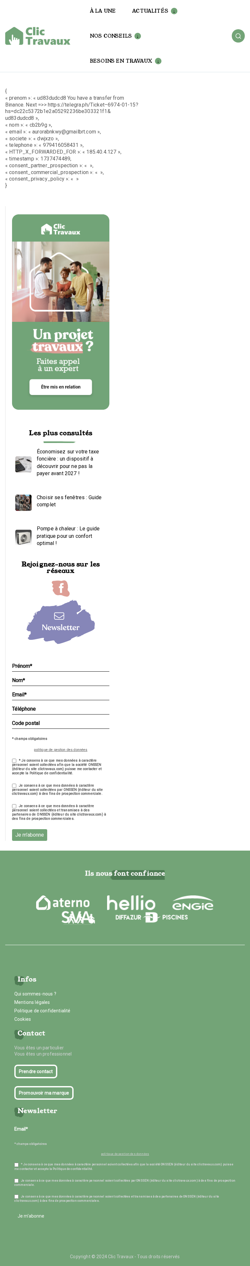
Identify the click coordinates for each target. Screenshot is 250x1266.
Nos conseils (111, 35)
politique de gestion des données (60, 750)
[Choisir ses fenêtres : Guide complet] (22, 501)
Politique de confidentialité (42, 1010)
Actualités (150, 10)
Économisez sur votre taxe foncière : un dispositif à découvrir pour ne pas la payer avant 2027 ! (68, 462)
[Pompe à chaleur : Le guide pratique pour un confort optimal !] (22, 536)
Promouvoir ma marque (44, 1092)
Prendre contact (36, 1071)
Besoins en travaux (121, 60)
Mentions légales (32, 1002)
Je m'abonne (29, 835)
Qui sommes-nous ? (35, 993)
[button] (172, 10)
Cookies (22, 1019)
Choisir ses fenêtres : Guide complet (69, 501)
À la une (103, 10)
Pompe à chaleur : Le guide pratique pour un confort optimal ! (68, 535)
